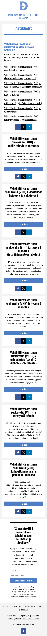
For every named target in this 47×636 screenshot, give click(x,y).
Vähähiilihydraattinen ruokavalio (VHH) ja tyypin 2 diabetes (22, 93)
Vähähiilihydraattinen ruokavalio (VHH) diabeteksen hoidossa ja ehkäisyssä (21, 76)
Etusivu (6, 606)
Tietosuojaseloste (31, 619)
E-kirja (32, 606)
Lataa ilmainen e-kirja (23, 580)
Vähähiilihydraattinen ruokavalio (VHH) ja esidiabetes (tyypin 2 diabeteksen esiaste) (23, 101)
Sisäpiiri (40, 606)
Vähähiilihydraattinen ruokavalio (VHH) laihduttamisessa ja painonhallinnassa (21, 118)
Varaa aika (12, 615)
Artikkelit (23, 606)
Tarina (14, 606)
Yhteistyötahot (14, 619)
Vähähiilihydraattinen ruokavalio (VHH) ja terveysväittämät (22, 109)
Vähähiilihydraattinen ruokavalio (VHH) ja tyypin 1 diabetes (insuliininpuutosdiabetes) (23, 84)
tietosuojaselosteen (19, 589)
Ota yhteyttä (24, 615)
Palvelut (24, 610)
